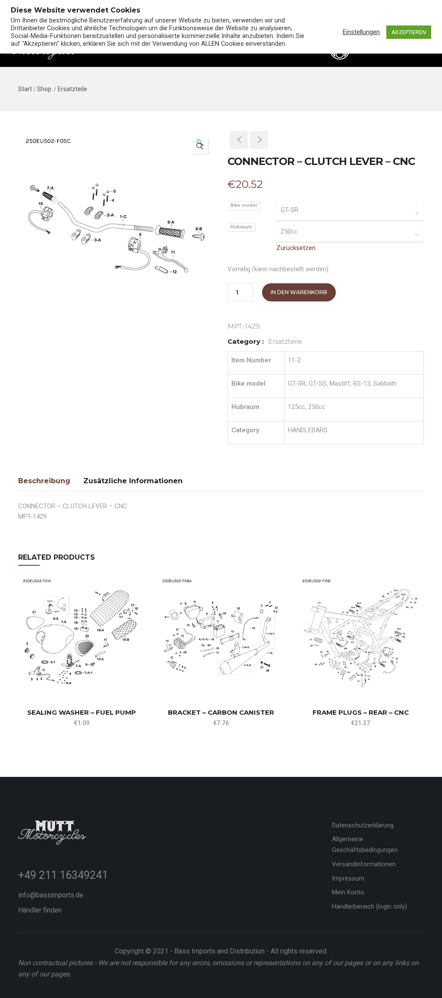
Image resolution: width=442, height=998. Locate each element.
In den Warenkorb (299, 292)
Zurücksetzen (296, 248)
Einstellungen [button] (361, 32)
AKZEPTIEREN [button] (408, 32)
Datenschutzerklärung (363, 825)
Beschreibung (44, 481)
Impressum (348, 878)
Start (25, 89)
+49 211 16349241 (63, 875)
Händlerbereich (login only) (369, 906)
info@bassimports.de (50, 895)
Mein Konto (348, 892)
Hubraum (241, 227)
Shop (44, 89)
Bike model (243, 205)
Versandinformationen (364, 864)
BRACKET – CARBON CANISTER (221, 712)
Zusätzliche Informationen (133, 481)
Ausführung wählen (22, 677)
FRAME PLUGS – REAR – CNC (361, 712)
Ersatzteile (72, 89)
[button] (200, 145)
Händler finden (40, 910)
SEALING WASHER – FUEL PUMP (81, 712)
